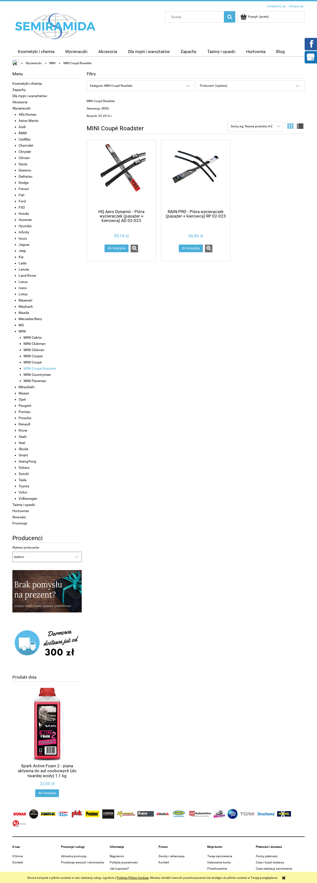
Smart (23, 455)
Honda (24, 214)
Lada (22, 263)
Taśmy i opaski (23, 505)
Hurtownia (20, 511)
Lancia (24, 269)
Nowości (19, 517)
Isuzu (23, 238)
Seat (22, 443)
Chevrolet (26, 145)
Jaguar (24, 245)
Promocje (19, 523)
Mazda (24, 313)
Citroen (24, 158)
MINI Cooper (33, 356)
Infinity (24, 232)
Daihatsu (25, 176)
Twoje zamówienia (219, 856)
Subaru (24, 467)
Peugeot (25, 406)
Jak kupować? (119, 868)
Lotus (23, 294)
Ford (22, 201)
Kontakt (17, 862)
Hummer (25, 220)
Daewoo (25, 170)
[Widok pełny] (300, 126)
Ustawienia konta (219, 862)
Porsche (25, 418)
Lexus (23, 282)
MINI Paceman (35, 381)
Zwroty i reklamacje (171, 856)
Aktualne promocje (73, 856)
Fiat (22, 195)
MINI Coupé (33, 362)
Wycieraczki (21, 108)
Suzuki (24, 474)
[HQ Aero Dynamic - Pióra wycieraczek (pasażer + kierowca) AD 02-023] (121, 174)
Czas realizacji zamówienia (274, 868)
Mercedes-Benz (30, 319)
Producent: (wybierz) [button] (213, 85)
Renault (24, 424)
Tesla (22, 480)
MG (21, 325)
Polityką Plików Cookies (133, 878)
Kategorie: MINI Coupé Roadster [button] (111, 85)
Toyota (24, 486)
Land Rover (27, 275)
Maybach (26, 306)
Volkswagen (28, 498)
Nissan (24, 393)
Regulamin (117, 856)
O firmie (17, 856)
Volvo (23, 492)
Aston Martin (29, 121)
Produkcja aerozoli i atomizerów (82, 862)
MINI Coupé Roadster (40, 368)
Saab (22, 437)
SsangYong (27, 461)
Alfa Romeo (27, 114)
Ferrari (24, 189)
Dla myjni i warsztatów (29, 96)
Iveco (23, 288)
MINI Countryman (37, 375)
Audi (22, 127)
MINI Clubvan (34, 350)
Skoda (23, 449)
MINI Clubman (35, 344)
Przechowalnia (217, 868)
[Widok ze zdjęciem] (290, 126)
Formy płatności (267, 856)
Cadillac (25, 139)
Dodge (23, 183)
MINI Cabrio (33, 337)
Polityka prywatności (124, 862)
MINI (22, 331)
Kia (21, 257)
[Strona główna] (55, 26)
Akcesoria (19, 102)
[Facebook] (310, 43)
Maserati (25, 300)
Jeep (22, 251)
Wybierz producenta (25, 547)
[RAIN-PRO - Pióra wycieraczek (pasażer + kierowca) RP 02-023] (195, 174)
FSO (22, 207)
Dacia (23, 164)
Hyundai (25, 226)
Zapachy (19, 90)
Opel (22, 399)
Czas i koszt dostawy (270, 862)
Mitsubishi (26, 387)
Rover (23, 430)
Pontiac (24, 412)
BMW (23, 133)
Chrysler (25, 152)
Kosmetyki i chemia (27, 83)
